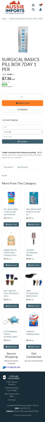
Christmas (12, 400)
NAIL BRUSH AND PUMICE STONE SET (33, 212)
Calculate (23, 141)
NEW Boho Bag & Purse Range (11, 389)
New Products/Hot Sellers (12, 395)
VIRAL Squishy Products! (12, 383)
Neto (29, 415)
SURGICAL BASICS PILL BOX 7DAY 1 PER (25, 19)
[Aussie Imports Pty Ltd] (15, 7)
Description (8, 167)
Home (4, 19)
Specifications (22, 167)
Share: (5, 74)
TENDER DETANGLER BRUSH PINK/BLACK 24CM (31, 255)
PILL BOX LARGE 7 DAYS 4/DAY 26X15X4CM (11, 212)
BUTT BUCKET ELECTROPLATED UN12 (11, 293)
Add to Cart (23, 103)
